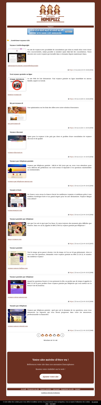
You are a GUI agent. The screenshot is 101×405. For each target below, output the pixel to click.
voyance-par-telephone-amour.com (20, 181)
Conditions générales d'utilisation (50, 393)
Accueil (23, 389)
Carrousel (56, 389)
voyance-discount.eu (15, 152)
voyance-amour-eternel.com (18, 326)
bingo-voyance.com (15, 239)
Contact (77, 389)
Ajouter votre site (50, 376)
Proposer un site (33, 389)
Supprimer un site (67, 389)
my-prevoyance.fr (14, 123)
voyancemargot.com (15, 210)
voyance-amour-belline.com (18, 268)
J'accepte (53, 404)
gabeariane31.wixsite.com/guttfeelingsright (23, 66)
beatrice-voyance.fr (14, 95)
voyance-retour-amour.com (17, 297)
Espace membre (45, 389)
